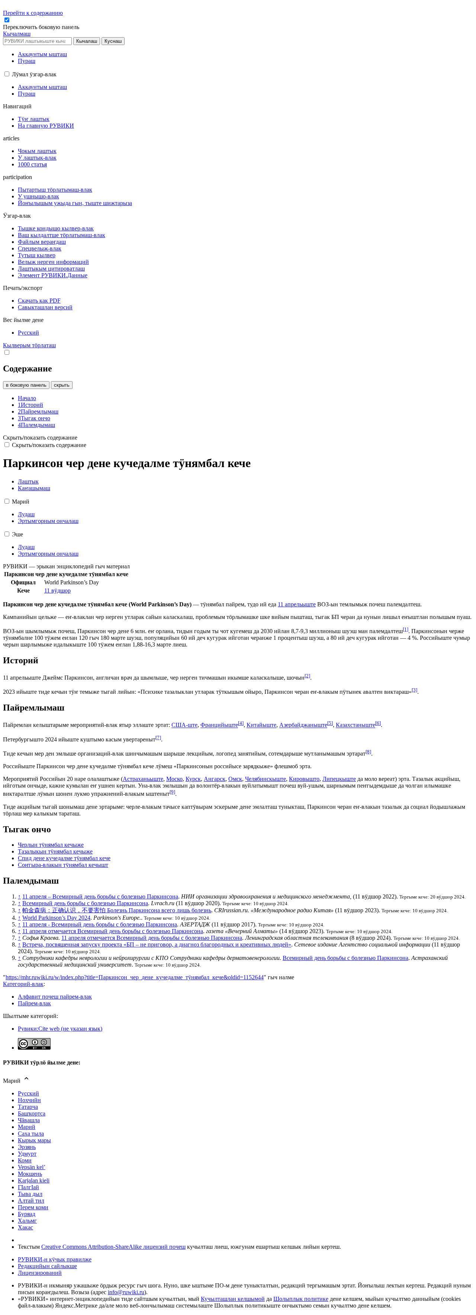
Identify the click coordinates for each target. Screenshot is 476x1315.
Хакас (25, 1227)
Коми (25, 1160)
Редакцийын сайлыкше (47, 1266)
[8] (368, 751)
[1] (405, 629)
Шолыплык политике (300, 1299)
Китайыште (261, 725)
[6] (378, 723)
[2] (307, 676)
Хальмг (27, 1220)
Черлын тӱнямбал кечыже (51, 845)
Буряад (26, 1214)
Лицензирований (40, 1273)
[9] (172, 792)
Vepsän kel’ (31, 1167)
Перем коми (33, 1207)
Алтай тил (31, 1200)
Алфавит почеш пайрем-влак (55, 996)
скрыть (62, 385)
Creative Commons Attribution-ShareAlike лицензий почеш (113, 1247)
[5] (330, 723)
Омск (235, 779)
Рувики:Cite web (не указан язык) (60, 1028)
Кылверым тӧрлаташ (29, 345)
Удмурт (27, 1153)
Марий (26, 1127)
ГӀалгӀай (28, 1187)
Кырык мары (34, 1140)
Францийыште (219, 725)
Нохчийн (29, 1100)
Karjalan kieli (33, 1180)
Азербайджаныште (303, 725)
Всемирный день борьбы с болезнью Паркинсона (85, 903)
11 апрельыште (297, 604)
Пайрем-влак (34, 1003)
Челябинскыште (265, 779)
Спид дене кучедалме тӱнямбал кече (64, 858)
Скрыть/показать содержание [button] (40, 437)
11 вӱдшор (57, 590)
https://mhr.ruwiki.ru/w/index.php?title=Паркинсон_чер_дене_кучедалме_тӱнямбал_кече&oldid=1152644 (135, 977)
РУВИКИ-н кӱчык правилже (54, 1259)
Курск (193, 779)
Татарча (28, 1107)
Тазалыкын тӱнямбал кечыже (55, 851)
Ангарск (214, 779)
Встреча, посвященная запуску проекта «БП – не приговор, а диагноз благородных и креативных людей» (156, 944)
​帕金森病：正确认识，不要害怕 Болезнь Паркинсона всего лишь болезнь (116, 910)
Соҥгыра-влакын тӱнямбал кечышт (63, 865)
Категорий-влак (23, 984)
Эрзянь (27, 1147)
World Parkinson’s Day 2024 (56, 918)
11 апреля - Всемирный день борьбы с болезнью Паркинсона (99, 924)
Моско (174, 779)
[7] (158, 737)
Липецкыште (339, 779)
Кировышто (304, 779)
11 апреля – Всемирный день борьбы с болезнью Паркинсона (100, 896)
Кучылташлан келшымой (233, 1299)
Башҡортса (31, 1113)
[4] (241, 723)
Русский (28, 1093)
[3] (414, 690)
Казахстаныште (355, 725)
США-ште (184, 725)
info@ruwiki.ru (126, 1292)
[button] (42, 27)
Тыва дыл (30, 1194)
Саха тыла (31, 1133)
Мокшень (30, 1174)
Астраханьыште (143, 779)
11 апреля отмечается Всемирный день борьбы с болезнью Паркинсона (112, 931)
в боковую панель (26, 385)
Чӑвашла (29, 1120)
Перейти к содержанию (33, 13)
